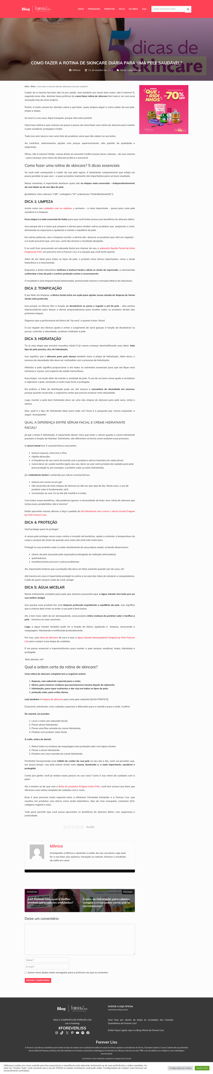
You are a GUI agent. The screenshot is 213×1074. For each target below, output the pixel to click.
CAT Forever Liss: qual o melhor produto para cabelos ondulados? (50, 900)
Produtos (109, 9)
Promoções (94, 9)
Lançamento (134, 70)
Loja (144, 9)
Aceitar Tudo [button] (202, 1068)
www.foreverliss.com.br (118, 1009)
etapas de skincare (52, 699)
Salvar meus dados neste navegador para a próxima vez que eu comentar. (68, 972)
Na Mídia (133, 9)
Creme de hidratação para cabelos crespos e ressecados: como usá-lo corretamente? (106, 902)
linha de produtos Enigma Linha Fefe (79, 786)
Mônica (76, 70)
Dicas (122, 9)
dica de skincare (49, 637)
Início (81, 9)
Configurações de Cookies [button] (180, 1068)
